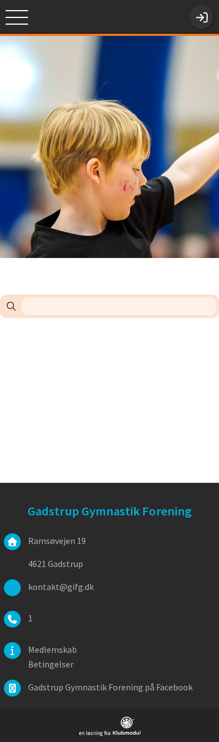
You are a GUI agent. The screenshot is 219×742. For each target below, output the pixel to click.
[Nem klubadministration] (109, 734)
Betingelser (51, 664)
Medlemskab (52, 649)
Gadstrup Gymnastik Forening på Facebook (110, 687)
